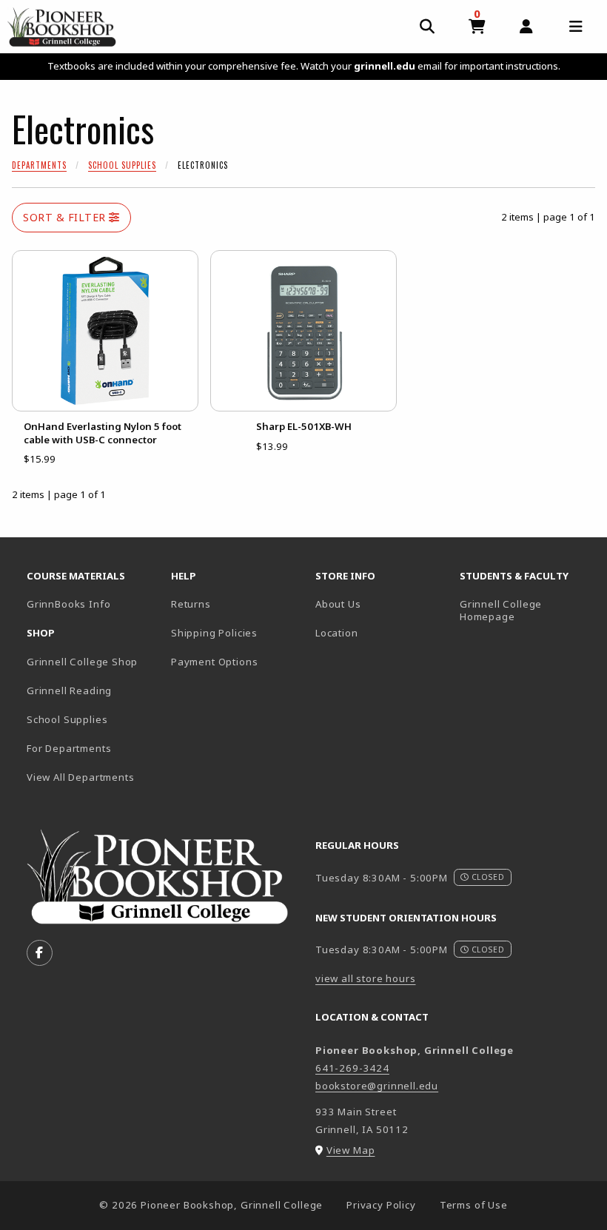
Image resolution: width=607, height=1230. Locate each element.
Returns (191, 604)
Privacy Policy (381, 1204)
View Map (350, 1150)
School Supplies (122, 165)
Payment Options (214, 661)
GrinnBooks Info (93, 603)
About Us (338, 604)
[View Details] (105, 330)
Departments (39, 165)
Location (336, 632)
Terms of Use (474, 1204)
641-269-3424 (352, 1068)
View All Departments (81, 777)
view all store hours (365, 978)
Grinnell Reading (69, 690)
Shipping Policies (214, 632)
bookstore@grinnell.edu (376, 1085)
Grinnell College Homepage (526, 610)
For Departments (69, 748)
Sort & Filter (66, 217)
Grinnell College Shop (82, 661)
